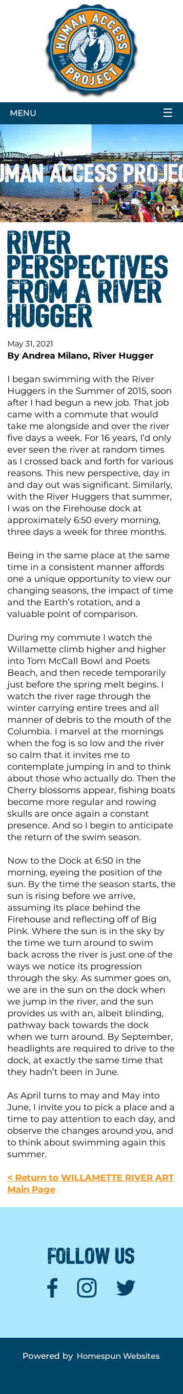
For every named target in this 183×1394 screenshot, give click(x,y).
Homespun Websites (118, 1356)
